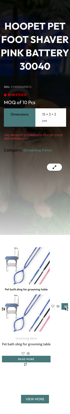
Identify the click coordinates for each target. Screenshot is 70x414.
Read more (26, 359)
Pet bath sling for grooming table (26, 344)
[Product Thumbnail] (54, 167)
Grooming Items (37, 150)
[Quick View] (28, 354)
